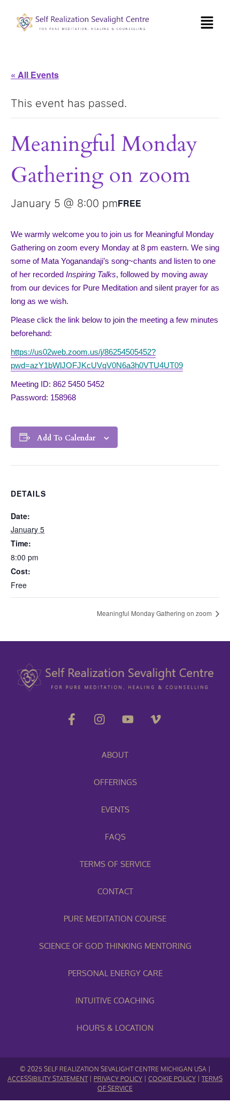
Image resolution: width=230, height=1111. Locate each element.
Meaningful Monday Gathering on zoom (155, 613)
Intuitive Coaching (115, 1000)
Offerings (115, 782)
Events (115, 809)
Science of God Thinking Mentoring (115, 946)
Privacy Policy (118, 1079)
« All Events (35, 75)
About (115, 755)
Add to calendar (66, 438)
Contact (115, 891)
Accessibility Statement (47, 1079)
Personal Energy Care (115, 973)
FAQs (115, 837)
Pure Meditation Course (115, 919)
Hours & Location (115, 1028)
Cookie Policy (172, 1079)
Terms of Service (115, 864)
